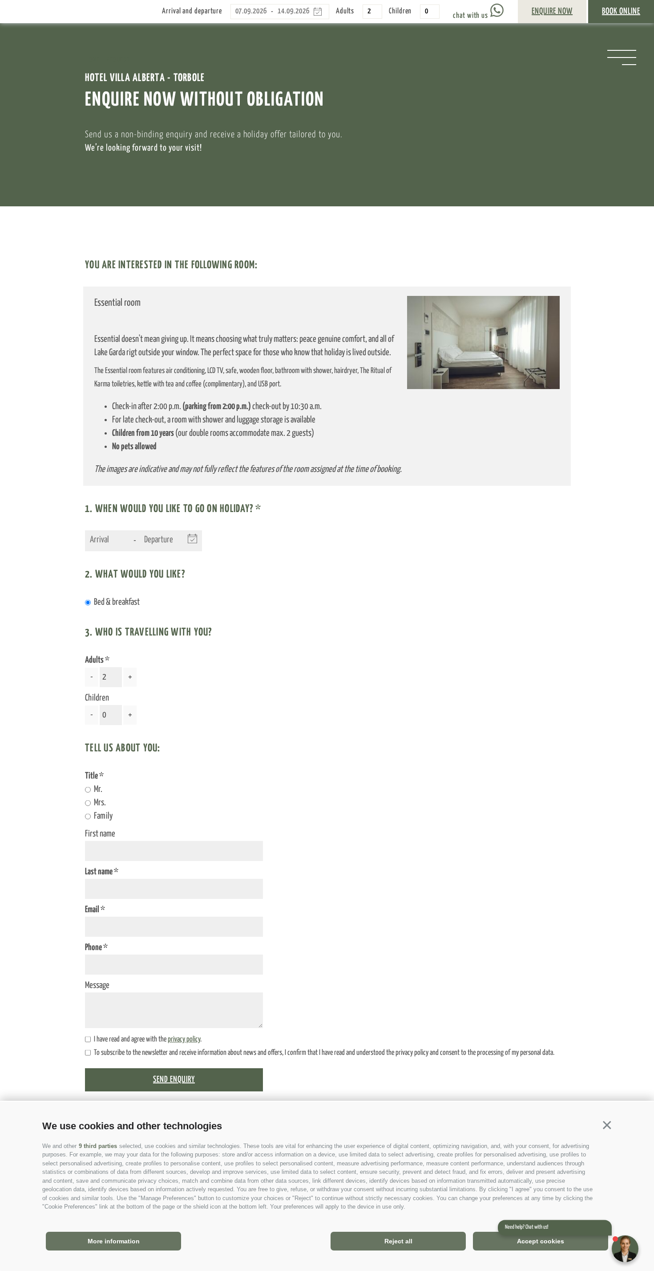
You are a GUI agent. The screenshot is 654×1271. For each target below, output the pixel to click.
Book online (621, 11)
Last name (99, 872)
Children (400, 11)
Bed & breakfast (117, 602)
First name (100, 834)
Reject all (398, 1241)
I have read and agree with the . (148, 1039)
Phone (94, 947)
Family (103, 816)
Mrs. (100, 803)
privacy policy (184, 1039)
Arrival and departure (192, 11)
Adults (345, 11)
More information (114, 1241)
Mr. (98, 789)
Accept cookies (540, 1241)
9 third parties (98, 1146)
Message (97, 985)
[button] (607, 1125)
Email (93, 910)
